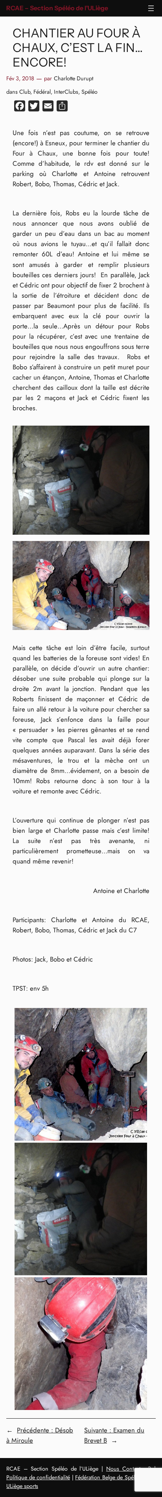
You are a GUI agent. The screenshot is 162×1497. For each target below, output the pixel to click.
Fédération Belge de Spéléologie (114, 1477)
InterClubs (66, 92)
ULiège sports (22, 1486)
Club (24, 92)
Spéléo (89, 92)
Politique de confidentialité (38, 1477)
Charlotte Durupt (73, 78)
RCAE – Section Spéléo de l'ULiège (57, 8)
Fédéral (42, 92)
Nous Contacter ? (128, 1469)
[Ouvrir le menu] (151, 8)
